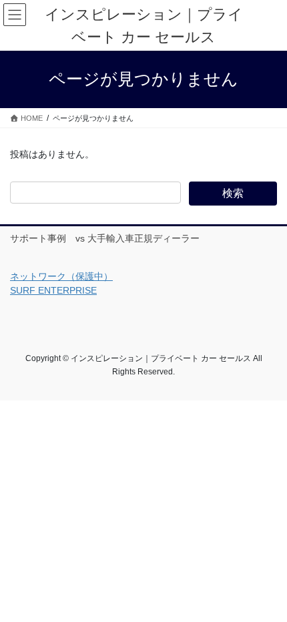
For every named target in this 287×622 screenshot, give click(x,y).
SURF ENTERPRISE (53, 290)
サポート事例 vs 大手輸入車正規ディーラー (105, 238)
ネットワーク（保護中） (61, 276)
